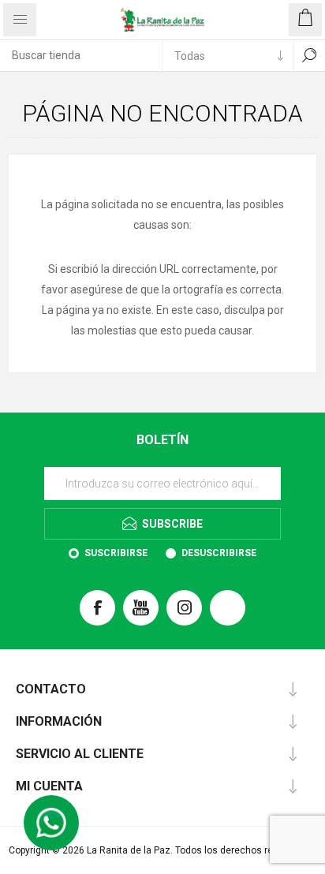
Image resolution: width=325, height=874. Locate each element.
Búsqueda (309, 55)
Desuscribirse (218, 552)
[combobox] (81, 55)
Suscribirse (116, 552)
